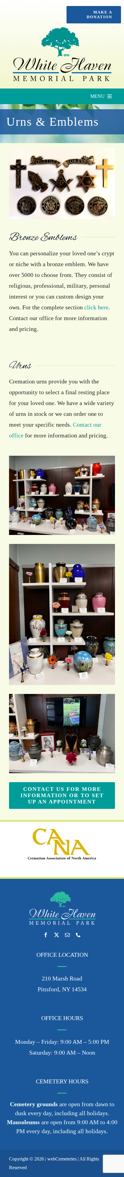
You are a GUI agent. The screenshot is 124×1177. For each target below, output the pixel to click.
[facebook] (45, 934)
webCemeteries (61, 1158)
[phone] (78, 934)
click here (96, 307)
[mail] (67, 934)
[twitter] (56, 934)
